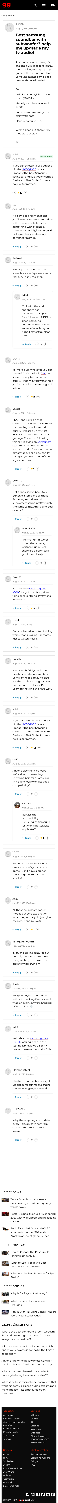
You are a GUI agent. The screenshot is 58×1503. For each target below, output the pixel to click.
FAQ (33, 1464)
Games (34, 1418)
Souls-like (8, 1461)
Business (35, 1432)
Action (6, 1454)
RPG (5, 1457)
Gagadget (6, 4)
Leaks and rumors (40, 1457)
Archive (7, 1439)
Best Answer (46, 156)
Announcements (40, 1454)
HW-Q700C (29, 169)
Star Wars (8, 1471)
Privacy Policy (10, 1432)
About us (8, 1415)
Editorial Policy (11, 1418)
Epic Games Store (12, 1468)
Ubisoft (7, 1475)
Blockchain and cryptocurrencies (40, 1437)
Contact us (9, 1435)
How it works (38, 1442)
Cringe (34, 1461)
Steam (6, 1464)
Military (35, 1415)
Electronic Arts (11, 1486)
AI (32, 1422)
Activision (8, 1478)
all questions (9, 15)
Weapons (36, 1429)
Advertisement (11, 1428)
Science (35, 1425)
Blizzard (7, 1482)
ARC (43, 373)
